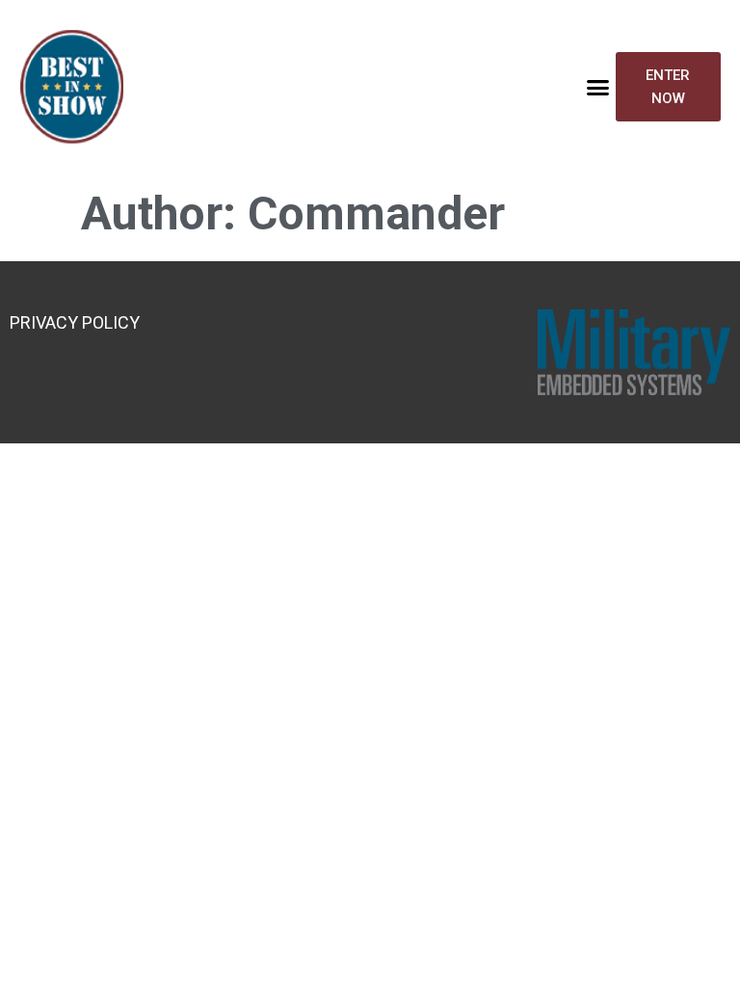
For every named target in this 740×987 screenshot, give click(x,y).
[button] (597, 86)
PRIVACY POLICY (75, 322)
